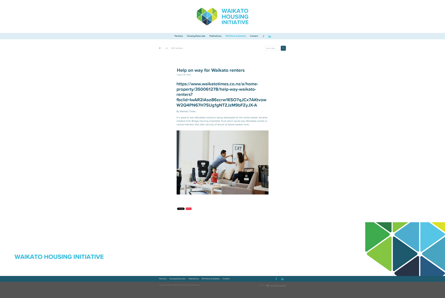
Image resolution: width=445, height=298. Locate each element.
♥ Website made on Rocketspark (189, 285)
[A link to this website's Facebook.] (263, 36)
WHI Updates (177, 48)
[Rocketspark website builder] (272, 286)
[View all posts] (160, 48)
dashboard (174, 285)
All (167, 48)
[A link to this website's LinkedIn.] (270, 36)
